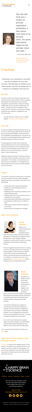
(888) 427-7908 (16, 390)
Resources (17, 376)
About (3, 331)
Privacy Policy (13, 404)
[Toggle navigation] (29, 5)
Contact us (4, 344)
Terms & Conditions (23, 404)
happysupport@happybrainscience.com (16, 392)
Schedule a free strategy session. (18, 118)
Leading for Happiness (18, 259)
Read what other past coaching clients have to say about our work (22, 60)
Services (10, 376)
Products (4, 376)
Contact (27, 376)
